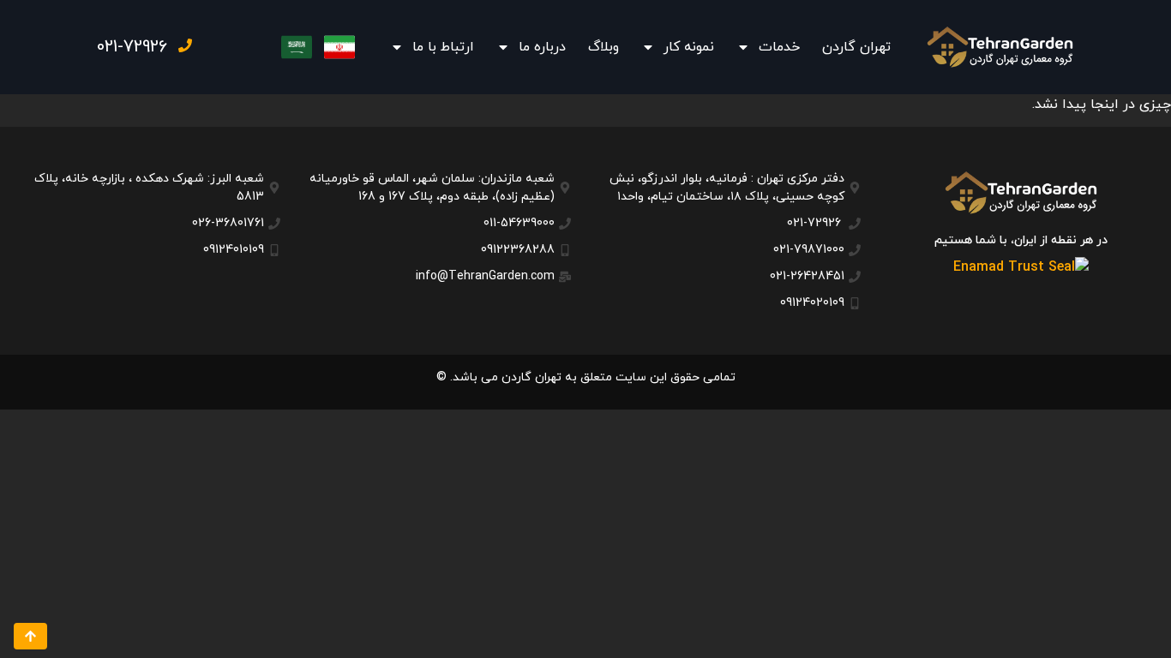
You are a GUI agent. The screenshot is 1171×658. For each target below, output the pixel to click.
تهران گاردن (856, 47)
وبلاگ (603, 47)
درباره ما (542, 47)
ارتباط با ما (443, 47)
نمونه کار (689, 47)
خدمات (779, 47)
